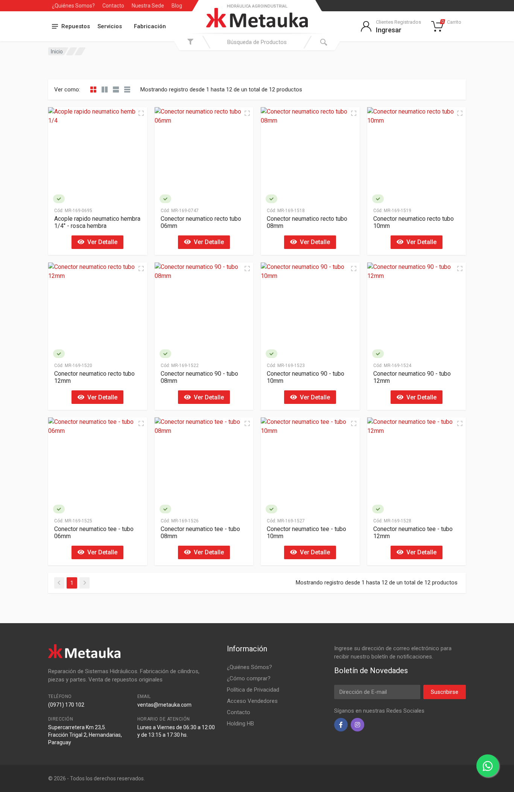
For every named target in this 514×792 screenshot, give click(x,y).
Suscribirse (444, 692)
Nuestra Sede (148, 5)
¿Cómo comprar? (249, 678)
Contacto (113, 5)
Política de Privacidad (253, 689)
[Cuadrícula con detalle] (104, 89)
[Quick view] (141, 113)
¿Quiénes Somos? (73, 5)
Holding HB (240, 723)
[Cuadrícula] (93, 89)
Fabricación (150, 26)
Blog (177, 5)
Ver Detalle (100, 242)
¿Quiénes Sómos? (249, 667)
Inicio (57, 52)
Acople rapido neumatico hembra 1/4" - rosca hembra (97, 222)
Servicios (109, 26)
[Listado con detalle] (116, 89)
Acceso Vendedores (252, 701)
